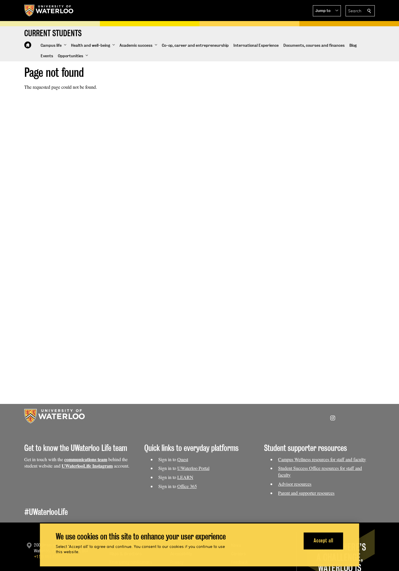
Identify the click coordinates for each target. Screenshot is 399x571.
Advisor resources (294, 484)
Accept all (323, 541)
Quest (182, 459)
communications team (85, 459)
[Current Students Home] (27, 44)
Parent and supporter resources (306, 493)
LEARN (185, 477)
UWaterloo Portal (193, 468)
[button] (327, 11)
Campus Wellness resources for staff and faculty (322, 459)
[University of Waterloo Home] (49, 10)
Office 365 (187, 486)
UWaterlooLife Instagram (87, 465)
